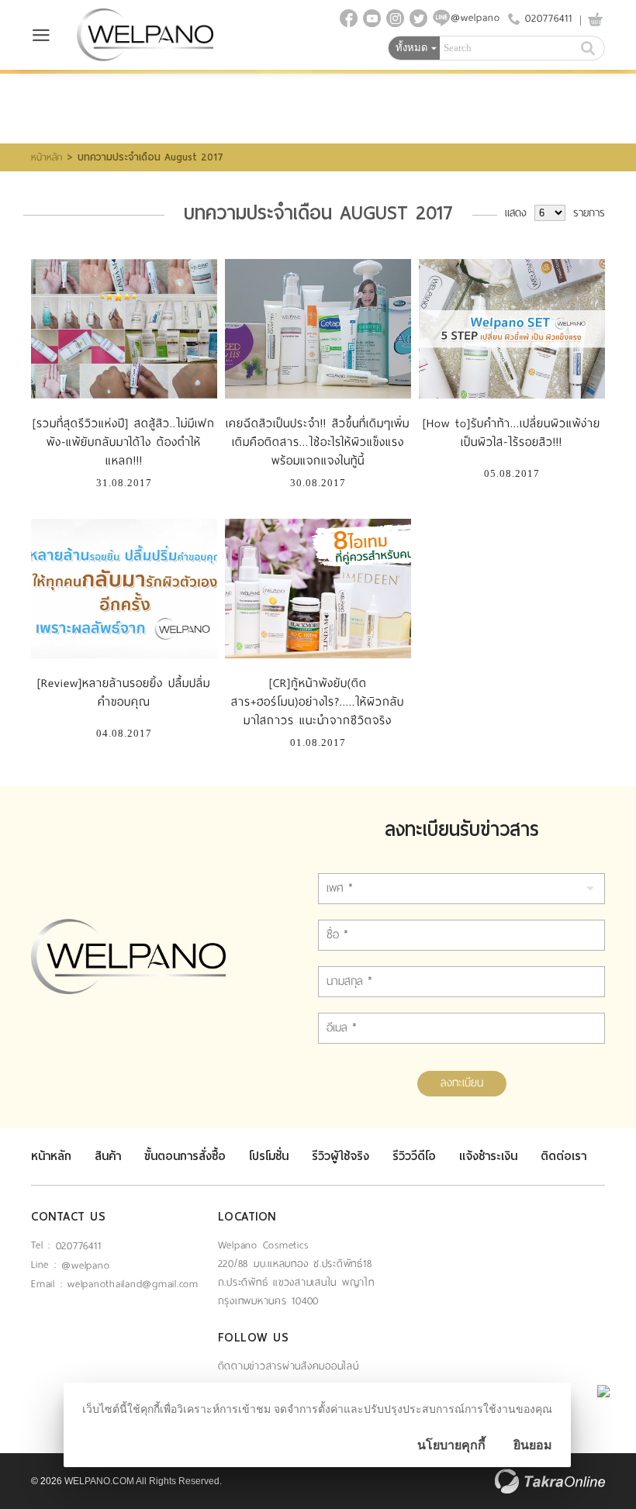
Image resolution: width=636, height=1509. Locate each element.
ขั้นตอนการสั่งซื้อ (185, 1156)
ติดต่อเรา (563, 1156)
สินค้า (108, 1156)
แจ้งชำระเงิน (488, 1156)
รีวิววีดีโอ (414, 1156)
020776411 (548, 18)
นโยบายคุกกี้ (451, 1445)
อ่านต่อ (123, 328)
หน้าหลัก (46, 157)
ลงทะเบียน (462, 1082)
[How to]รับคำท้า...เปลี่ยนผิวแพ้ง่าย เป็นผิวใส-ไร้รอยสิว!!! (511, 432)
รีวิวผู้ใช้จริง (340, 1156)
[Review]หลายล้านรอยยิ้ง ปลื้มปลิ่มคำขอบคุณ (123, 692)
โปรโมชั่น (269, 1156)
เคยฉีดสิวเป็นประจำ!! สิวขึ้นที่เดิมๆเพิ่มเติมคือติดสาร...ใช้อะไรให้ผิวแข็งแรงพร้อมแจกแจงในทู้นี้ (318, 442)
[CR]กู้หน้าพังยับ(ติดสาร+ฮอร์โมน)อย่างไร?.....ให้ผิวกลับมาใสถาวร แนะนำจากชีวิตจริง (317, 701)
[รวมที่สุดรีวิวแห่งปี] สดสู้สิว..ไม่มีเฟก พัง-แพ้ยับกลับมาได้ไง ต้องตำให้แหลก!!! (124, 442)
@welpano (85, 1265)
